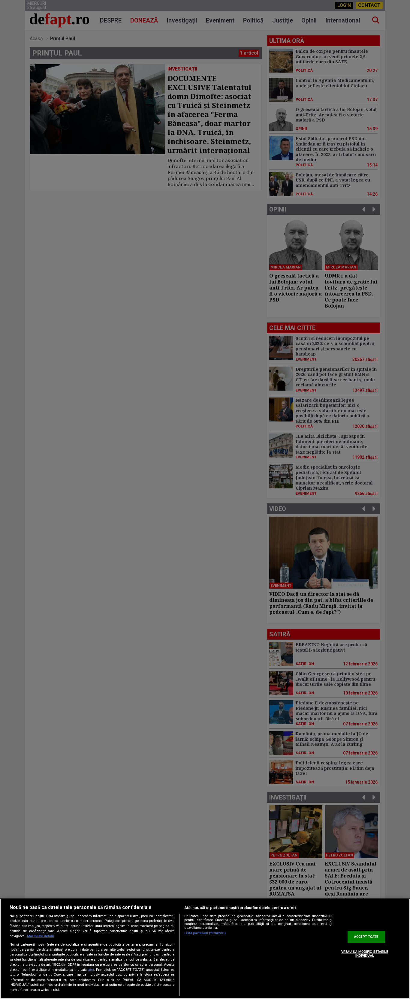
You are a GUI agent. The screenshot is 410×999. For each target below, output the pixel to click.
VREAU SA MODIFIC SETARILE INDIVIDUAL (364, 954)
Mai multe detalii (40, 936)
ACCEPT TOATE (366, 937)
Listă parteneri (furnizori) (205, 933)
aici (91, 970)
